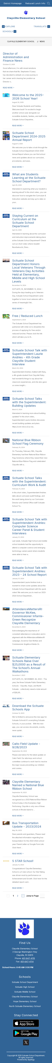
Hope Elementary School (24, 1001)
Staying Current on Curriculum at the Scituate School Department (25, 221)
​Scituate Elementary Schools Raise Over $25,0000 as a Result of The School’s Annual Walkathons (28, 664)
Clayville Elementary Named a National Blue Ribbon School (28, 785)
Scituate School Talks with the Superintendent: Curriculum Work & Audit (29, 481)
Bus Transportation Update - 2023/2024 (26, 824)
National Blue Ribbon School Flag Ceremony (27, 441)
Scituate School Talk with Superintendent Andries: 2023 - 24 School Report (29, 571)
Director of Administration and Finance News (16, 57)
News (42, 41)
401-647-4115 (28, 958)
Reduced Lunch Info (35, 3)
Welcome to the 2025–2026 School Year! (28, 96)
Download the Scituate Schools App (28, 707)
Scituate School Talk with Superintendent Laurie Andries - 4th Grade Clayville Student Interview (29, 357)
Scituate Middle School (24, 992)
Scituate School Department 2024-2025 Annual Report (28, 136)
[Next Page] (23, 895)
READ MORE (8, 88)
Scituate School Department (25, 982)
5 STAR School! (22, 861)
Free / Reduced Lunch (27, 316)
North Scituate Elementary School (25, 1006)
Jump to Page (32, 896)
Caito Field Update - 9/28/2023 (26, 745)
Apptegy (31, 1060)
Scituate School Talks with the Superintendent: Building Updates (29, 402)
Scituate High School (24, 987)
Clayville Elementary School (20, 41)
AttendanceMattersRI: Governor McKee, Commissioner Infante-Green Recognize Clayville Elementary (28, 616)
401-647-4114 (27, 961)
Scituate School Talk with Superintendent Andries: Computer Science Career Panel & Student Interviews (29, 526)
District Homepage (13, 3)
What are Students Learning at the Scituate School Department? (28, 178)
